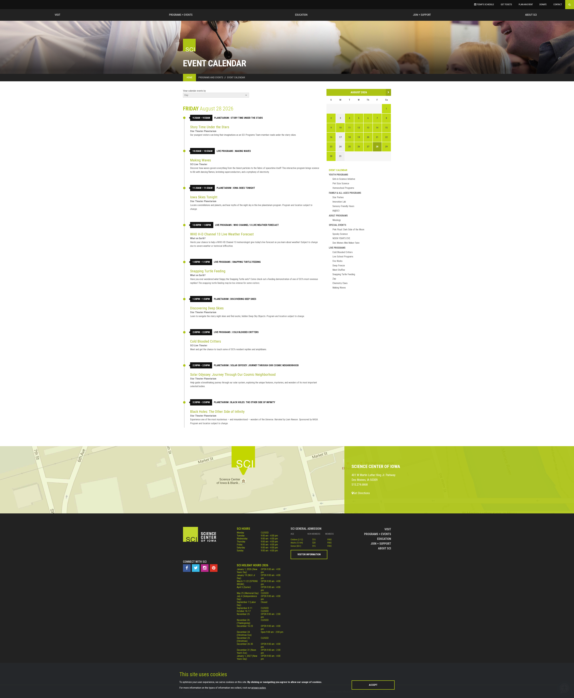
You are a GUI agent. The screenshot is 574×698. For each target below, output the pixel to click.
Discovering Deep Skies (243, 299)
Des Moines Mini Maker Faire (345, 242)
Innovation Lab (339, 201)
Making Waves (243, 151)
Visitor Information (309, 554)
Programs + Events (181, 14)
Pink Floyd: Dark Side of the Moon (348, 229)
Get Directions (361, 493)
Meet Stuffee (338, 269)
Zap (334, 278)
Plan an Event (526, 4)
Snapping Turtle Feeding (246, 262)
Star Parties (338, 197)
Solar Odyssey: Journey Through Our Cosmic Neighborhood (264, 365)
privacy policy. (258, 687)
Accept (373, 685)
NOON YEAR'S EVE (341, 238)
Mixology (336, 220)
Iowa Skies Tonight (244, 188)
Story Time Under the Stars (247, 117)
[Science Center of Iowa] (189, 45)
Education (301, 14)
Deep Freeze (338, 265)
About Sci (531, 14)
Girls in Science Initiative (343, 179)
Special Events (337, 225)
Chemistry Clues (340, 283)
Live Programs (225, 151)
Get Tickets (506, 4)
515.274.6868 (360, 484)
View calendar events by (194, 90)
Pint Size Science (340, 183)
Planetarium (221, 117)
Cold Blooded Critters (245, 332)
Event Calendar (338, 170)
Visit (57, 14)
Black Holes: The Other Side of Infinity (252, 402)
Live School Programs (342, 256)
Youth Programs (338, 174)
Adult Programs (338, 215)
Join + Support (422, 14)
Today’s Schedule (485, 4)
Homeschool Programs (343, 188)
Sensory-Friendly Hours (343, 206)
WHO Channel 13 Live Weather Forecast (256, 225)
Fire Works (337, 261)
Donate (543, 4)
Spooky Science (340, 234)
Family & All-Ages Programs (345, 192)
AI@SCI (335, 210)
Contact (557, 4)
